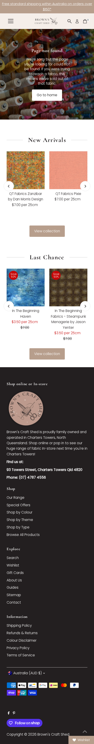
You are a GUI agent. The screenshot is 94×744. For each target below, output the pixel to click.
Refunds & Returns (22, 633)
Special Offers (18, 505)
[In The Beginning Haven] (26, 287)
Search (13, 557)
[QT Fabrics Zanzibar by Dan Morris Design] (26, 170)
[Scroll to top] (84, 731)
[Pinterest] (14, 713)
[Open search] (70, 21)
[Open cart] (85, 21)
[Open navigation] (11, 21)
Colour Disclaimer (22, 640)
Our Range (15, 497)
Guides (12, 587)
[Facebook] (9, 713)
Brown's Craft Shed (53, 734)
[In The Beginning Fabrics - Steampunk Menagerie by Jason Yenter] (68, 287)
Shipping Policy (19, 625)
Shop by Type (18, 527)
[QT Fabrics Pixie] (68, 170)
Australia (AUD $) (27, 673)
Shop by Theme (20, 519)
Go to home (47, 95)
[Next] (85, 186)
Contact (14, 602)
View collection (47, 231)
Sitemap (14, 595)
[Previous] (9, 186)
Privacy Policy (18, 648)
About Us (14, 580)
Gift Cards (15, 572)
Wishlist (13, 565)
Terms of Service (21, 655)
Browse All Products (23, 534)
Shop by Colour (19, 512)
